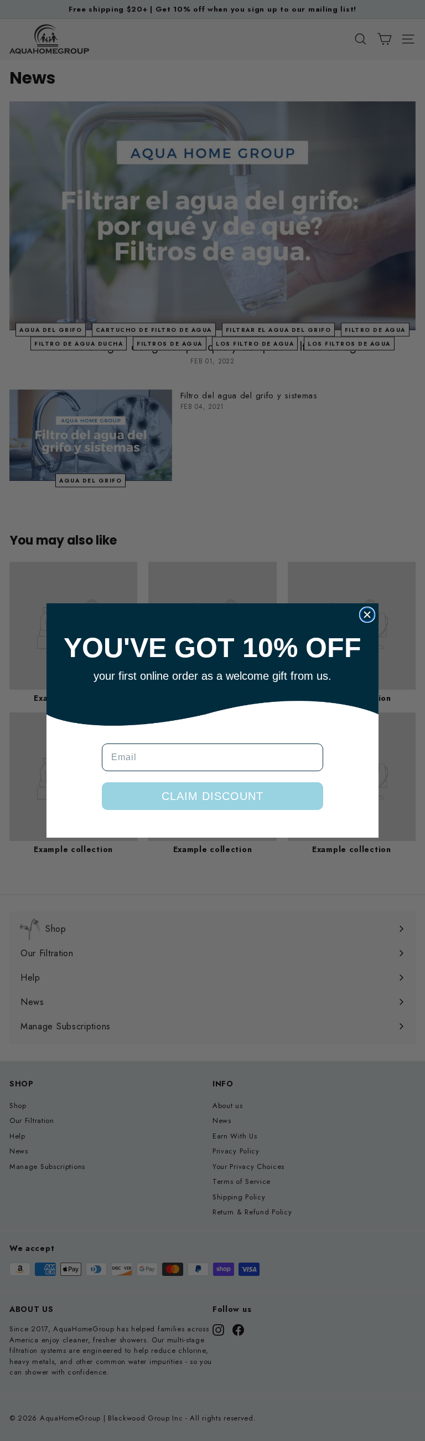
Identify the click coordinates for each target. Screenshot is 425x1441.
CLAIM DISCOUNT (212, 796)
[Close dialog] (367, 615)
